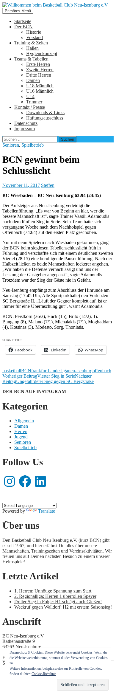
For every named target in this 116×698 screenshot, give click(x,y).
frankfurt (39, 370)
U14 (30, 96)
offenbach (102, 370)
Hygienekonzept (41, 53)
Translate (46, 511)
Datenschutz (25, 123)
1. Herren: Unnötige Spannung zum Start (52, 590)
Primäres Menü (18, 11)
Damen (33, 80)
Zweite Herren (40, 69)
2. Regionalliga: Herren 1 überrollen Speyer (55, 596)
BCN (26, 370)
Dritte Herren (38, 74)
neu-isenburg (80, 370)
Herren (20, 431)
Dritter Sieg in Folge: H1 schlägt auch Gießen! (58, 601)
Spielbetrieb (32, 145)
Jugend (21, 436)
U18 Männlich (40, 85)
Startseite (22, 21)
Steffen (47, 185)
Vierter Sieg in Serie (38, 376)
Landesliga (58, 370)
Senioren (10, 145)
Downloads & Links (45, 112)
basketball (11, 370)
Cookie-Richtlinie (44, 674)
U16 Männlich (40, 91)
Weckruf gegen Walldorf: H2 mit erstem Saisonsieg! (63, 606)
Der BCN (23, 26)
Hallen (32, 48)
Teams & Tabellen (31, 58)
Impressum (24, 128)
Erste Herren (38, 64)
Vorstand (34, 37)
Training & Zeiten (31, 42)
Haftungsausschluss (44, 117)
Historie (33, 32)
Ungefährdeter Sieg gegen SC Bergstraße (48, 378)
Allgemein (24, 420)
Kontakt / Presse (29, 107)
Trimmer (34, 101)
